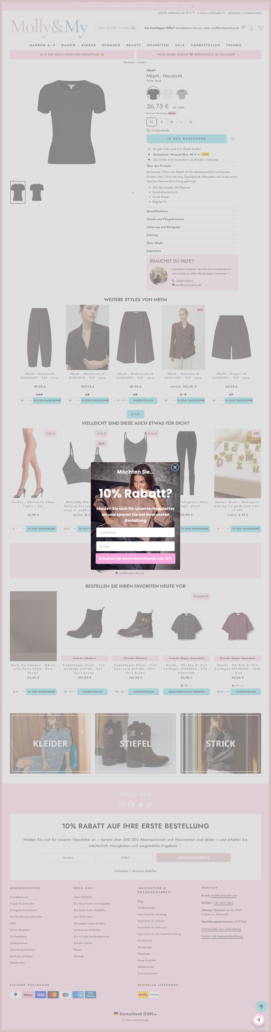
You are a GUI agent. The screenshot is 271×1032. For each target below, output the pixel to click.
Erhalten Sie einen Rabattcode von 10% (135, 558)
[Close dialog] (175, 467)
